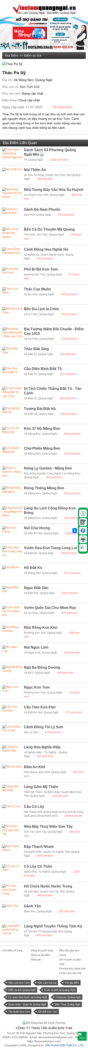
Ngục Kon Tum (37, 687)
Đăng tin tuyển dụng (42, 950)
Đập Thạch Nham (39, 846)
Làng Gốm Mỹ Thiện (41, 787)
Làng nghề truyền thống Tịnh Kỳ (53, 926)
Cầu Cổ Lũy (34, 807)
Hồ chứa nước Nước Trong (48, 886)
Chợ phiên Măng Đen (42, 448)
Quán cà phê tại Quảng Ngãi (59, 990)
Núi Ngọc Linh (36, 647)
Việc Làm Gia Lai (47, 982)
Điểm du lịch (33, 55)
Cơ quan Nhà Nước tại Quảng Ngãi (27, 997)
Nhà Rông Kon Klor (41, 627)
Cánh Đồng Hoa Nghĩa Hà (46, 249)
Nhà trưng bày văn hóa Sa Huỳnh (53, 190)
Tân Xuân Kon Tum (19, 1011)
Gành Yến (32, 906)
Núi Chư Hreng (37, 528)
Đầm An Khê (34, 767)
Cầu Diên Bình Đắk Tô (43, 369)
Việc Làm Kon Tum (18, 982)
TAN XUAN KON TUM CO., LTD (64, 1045)
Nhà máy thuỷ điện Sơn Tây (48, 826)
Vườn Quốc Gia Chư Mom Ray (50, 608)
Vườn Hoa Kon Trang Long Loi (50, 548)
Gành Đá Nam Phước (42, 209)
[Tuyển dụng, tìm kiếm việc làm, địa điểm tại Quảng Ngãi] (44, 8)
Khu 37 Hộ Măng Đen (42, 428)
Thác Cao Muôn (37, 289)
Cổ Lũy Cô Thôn (38, 866)
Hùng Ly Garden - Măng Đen (48, 468)
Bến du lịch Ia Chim (41, 309)
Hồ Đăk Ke (33, 568)
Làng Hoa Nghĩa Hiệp (42, 747)
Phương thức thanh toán (72, 968)
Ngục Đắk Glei (36, 588)
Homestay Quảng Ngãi (68, 997)
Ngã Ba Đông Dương (42, 667)
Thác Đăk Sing (36, 349)
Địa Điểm (11, 55)
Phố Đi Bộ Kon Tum (41, 269)
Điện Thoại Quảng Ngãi (67, 1004)
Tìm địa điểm (72, 982)
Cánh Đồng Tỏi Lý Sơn (43, 727)
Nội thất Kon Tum (47, 1011)
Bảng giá (36, 959)
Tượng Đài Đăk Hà (40, 409)
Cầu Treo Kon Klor (40, 707)
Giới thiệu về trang (12, 950)
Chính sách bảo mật (70, 973)
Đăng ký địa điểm (40, 955)
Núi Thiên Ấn (35, 170)
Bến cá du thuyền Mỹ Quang (49, 229)
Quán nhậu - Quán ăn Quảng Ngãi (27, 1004)
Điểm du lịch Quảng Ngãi (21, 990)
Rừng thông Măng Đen (44, 488)
